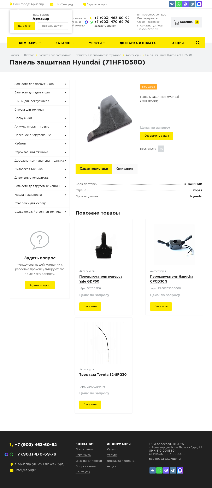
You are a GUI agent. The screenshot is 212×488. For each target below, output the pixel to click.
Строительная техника (31, 152)
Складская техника (28, 169)
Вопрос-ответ (86, 466)
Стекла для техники (29, 110)
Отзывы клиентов (89, 461)
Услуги (95, 43)
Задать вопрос (97, 4)
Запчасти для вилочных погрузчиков (99, 55)
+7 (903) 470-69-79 (111, 22)
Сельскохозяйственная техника (37, 212)
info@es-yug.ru (66, 4)
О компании (85, 449)
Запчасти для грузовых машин (37, 186)
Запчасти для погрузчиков (55, 55)
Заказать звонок (105, 26)
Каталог (63, 43)
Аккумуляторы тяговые (31, 126)
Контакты (83, 472)
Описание (124, 169)
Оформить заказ (157, 136)
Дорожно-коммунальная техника (39, 161)
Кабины (20, 143)
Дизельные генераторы (31, 178)
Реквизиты (83, 455)
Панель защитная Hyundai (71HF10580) (168, 55)
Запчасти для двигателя (32, 92)
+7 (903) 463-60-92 (112, 18)
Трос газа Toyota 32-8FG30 (103, 374)
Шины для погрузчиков (31, 101)
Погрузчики (23, 118)
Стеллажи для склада (30, 203)
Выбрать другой (52, 26)
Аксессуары (133, 55)
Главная (15, 55)
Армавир (28, 4)
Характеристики (94, 168)
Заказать (90, 306)
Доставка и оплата (138, 43)
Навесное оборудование (32, 135)
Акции (178, 43)
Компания (28, 43)
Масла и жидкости (28, 195)
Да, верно (24, 26)
